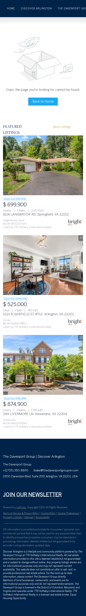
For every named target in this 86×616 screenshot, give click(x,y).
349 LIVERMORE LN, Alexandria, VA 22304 (35, 414)
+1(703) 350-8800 (15, 470)
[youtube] (38, 486)
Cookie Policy (48, 513)
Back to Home (43, 101)
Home (11, 8)
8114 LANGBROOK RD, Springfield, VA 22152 (36, 214)
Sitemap (28, 517)
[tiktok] (46, 486)
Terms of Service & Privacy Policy (21, 513)
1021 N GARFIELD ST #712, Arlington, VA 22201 (38, 314)
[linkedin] (14, 486)
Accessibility (43, 517)
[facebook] (6, 486)
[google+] (54, 486)
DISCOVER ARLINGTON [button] (36, 8)
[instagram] (30, 486)
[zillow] (22, 486)
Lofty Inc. (21, 507)
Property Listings (12, 517)
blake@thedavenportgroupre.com (56, 470)
